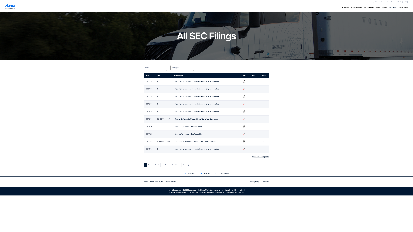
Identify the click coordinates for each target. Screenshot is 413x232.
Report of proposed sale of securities (189, 126)
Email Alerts (189, 174)
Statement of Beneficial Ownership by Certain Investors (196, 141)
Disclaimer (266, 181)
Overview (345, 7)
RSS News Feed (222, 174)
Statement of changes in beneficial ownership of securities (197, 81)
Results (384, 7)
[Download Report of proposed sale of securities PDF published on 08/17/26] (244, 126)
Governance (403, 7)
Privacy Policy (254, 181)
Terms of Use (239, 192)
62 (184, 165)
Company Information (372, 7)
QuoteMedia (192, 190)
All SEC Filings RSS (260, 157)
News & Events (356, 7)
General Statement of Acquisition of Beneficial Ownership (196, 119)
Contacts (205, 174)
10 (176, 165)
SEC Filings (393, 7)
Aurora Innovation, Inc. (156, 181)
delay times (237, 190)
